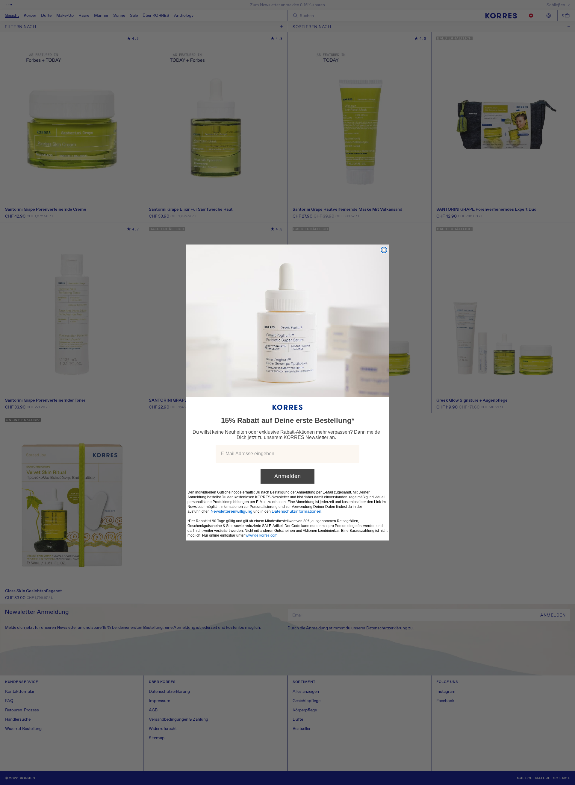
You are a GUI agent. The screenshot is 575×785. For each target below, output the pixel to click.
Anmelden (287, 476)
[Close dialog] (384, 250)
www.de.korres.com (261, 535)
